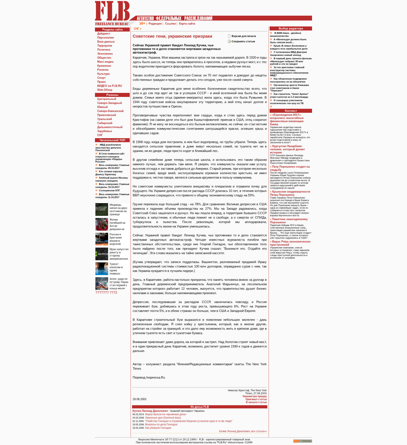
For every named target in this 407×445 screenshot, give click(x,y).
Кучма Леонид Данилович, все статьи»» (243, 431)
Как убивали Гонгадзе (158, 427)
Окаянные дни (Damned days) (163, 417)
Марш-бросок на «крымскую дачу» (166, 414)
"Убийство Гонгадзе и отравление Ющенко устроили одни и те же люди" (188, 421)
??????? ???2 (106, 292)
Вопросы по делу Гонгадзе (161, 424)
